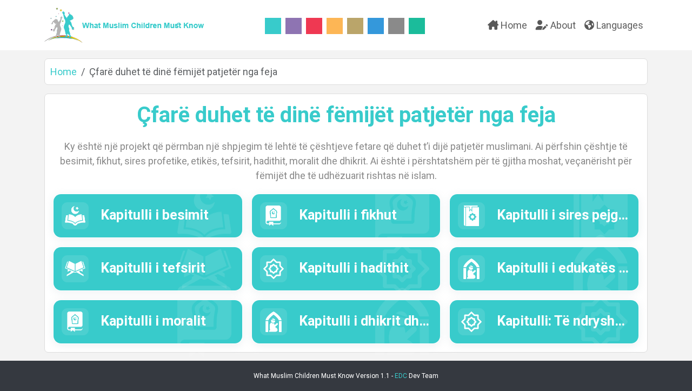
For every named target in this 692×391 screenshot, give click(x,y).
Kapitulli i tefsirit (151, 268)
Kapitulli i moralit (151, 321)
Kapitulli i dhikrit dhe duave (381, 321)
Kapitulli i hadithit (352, 268)
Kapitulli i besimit (153, 215)
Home (512, 25)
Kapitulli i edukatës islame (576, 268)
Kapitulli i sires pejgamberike (584, 215)
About (562, 25)
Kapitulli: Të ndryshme (564, 321)
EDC (401, 376)
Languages (618, 25)
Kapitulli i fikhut (346, 215)
